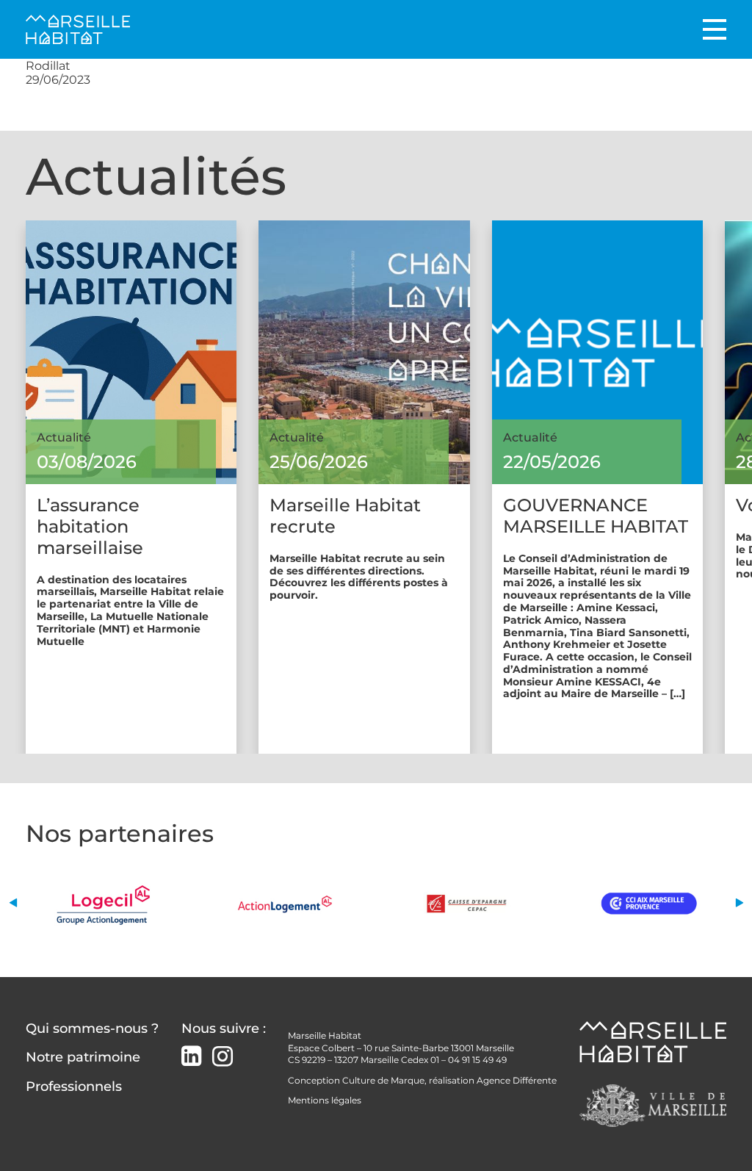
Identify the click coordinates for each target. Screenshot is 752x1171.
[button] (13, 903)
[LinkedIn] (191, 1057)
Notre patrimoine (83, 1057)
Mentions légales (324, 1100)
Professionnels (74, 1086)
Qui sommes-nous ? (92, 1028)
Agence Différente (517, 1080)
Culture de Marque (383, 1080)
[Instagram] (222, 1056)
